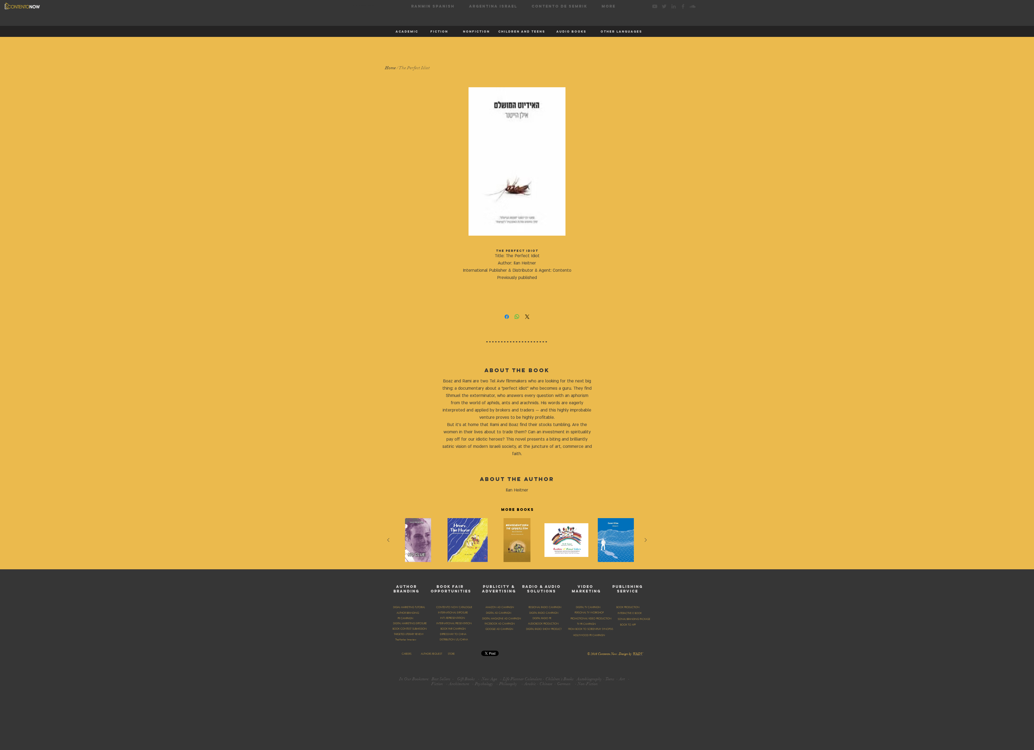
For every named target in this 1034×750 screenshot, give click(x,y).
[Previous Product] (388, 540)
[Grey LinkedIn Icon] (673, 6)
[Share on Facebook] (507, 316)
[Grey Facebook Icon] (683, 6)
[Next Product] (645, 540)
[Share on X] (527, 316)
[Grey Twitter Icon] (664, 6)
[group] (517, 541)
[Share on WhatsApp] (517, 316)
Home (390, 68)
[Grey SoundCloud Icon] (692, 6)
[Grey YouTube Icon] (655, 6)
